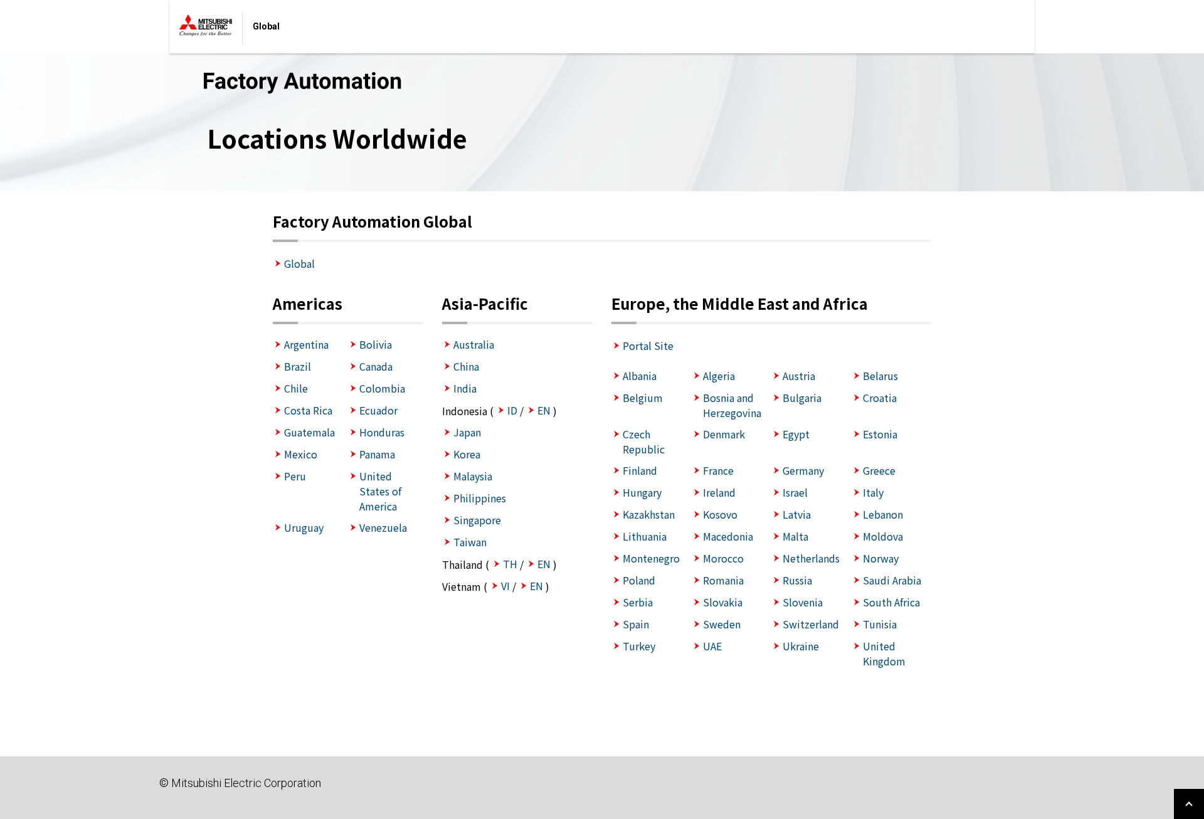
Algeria (719, 375)
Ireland (719, 492)
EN (544, 410)
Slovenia (803, 602)
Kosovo (720, 514)
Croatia (880, 397)
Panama (377, 454)
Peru (295, 475)
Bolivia (375, 344)
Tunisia (880, 623)
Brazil (297, 366)
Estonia (880, 433)
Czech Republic (644, 441)
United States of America (380, 491)
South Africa (891, 602)
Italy (873, 492)
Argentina (306, 344)
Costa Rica (308, 410)
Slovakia (722, 602)
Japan (467, 432)
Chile (296, 388)
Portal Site (648, 345)
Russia (797, 580)
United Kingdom (884, 653)
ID (512, 410)
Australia (473, 344)
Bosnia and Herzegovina (732, 405)
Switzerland (811, 623)
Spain (636, 623)
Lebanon (883, 514)
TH (510, 563)
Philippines (479, 497)
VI (505, 585)
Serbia (638, 602)
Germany (803, 470)
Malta (795, 536)
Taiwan (470, 541)
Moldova (883, 536)
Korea (466, 454)
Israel (795, 492)
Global (299, 263)
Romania (723, 580)
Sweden (722, 623)
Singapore (477, 519)
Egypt (796, 433)
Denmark (724, 433)
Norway (881, 558)
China (466, 366)
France (718, 470)
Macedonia (728, 536)
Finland (640, 470)
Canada (376, 366)
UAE (712, 645)
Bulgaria (802, 397)
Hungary (642, 492)
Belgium (643, 397)
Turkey (639, 645)
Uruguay (304, 527)
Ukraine (801, 645)
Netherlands (811, 558)
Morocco (723, 558)
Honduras (381, 432)
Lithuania (645, 536)
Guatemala (309, 432)
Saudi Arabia (892, 580)
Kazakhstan (649, 514)
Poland (639, 580)
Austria (799, 375)
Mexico (300, 454)
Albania (640, 375)
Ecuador (378, 410)
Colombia (382, 388)
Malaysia (472, 475)
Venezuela (383, 527)
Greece (879, 470)
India (465, 388)
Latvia (797, 514)
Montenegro (651, 558)
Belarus (880, 375)
